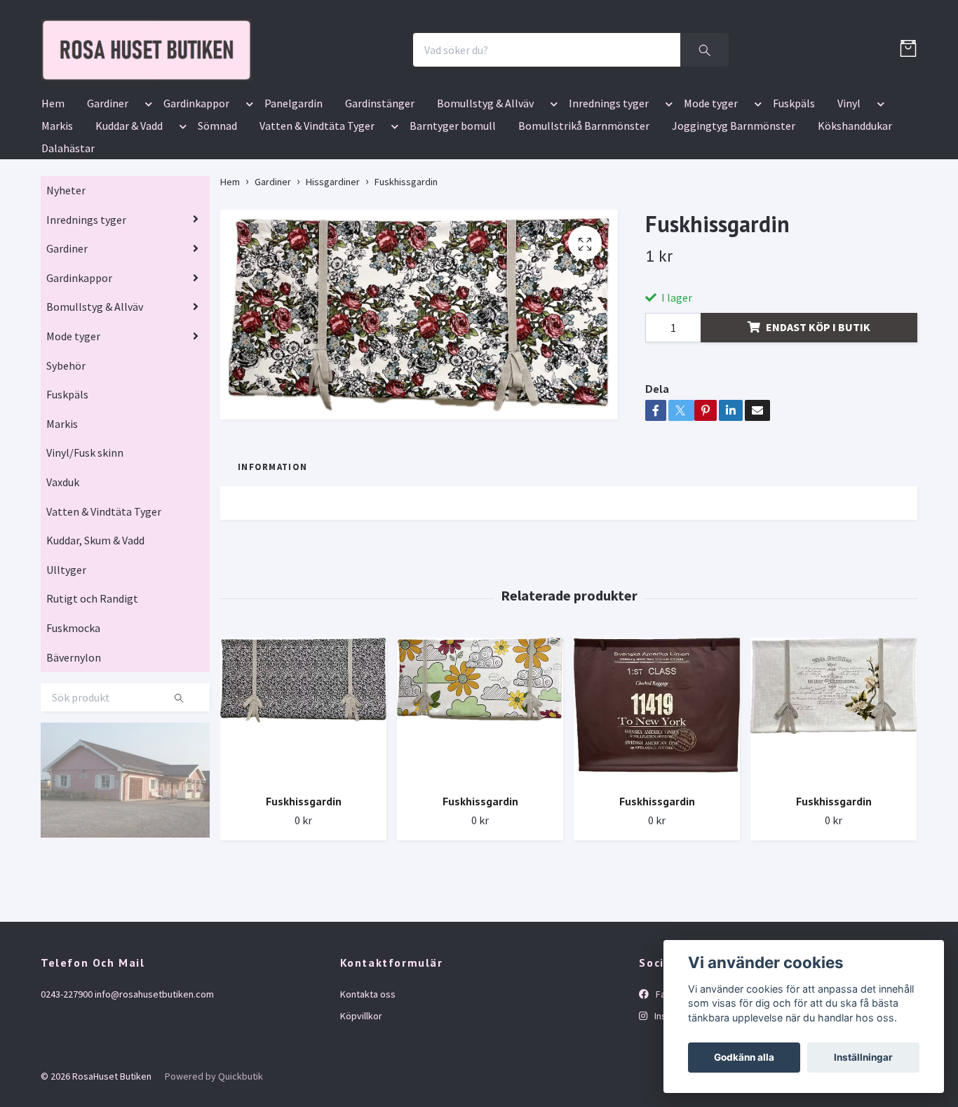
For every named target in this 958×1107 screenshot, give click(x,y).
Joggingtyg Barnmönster (733, 208)
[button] (146, 188)
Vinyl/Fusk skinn (84, 535)
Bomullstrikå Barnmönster (583, 208)
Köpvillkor (361, 1098)
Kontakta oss (368, 1077)
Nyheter (66, 272)
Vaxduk (62, 564)
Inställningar (863, 1057)
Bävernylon (73, 739)
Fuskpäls (794, 185)
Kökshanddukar (855, 208)
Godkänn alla (744, 1057)
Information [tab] (272, 548)
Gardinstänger (379, 185)
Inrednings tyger (609, 185)
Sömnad (217, 208)
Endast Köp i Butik (818, 409)
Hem (53, 185)
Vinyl (849, 185)
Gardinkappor (196, 185)
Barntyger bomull (453, 208)
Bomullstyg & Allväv (485, 185)
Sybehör (66, 448)
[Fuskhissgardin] (303, 792)
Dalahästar (68, 230)
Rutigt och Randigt (92, 681)
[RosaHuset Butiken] (286, 90)
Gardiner (107, 185)
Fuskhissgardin (304, 883)
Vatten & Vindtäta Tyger (317, 208)
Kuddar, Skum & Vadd (95, 622)
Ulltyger (66, 652)
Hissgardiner (333, 263)
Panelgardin (293, 185)
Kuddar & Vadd (129, 208)
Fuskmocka (73, 710)
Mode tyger (711, 185)
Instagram (674, 1098)
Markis (57, 208)
